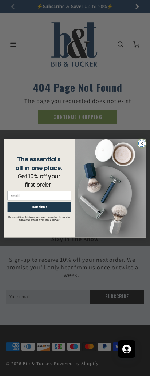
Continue (39, 207)
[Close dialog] (141, 143)
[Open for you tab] (126, 349)
